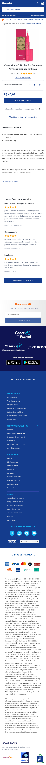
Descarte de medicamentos (17, 416)
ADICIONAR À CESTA (23, 100)
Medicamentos (12, 462)
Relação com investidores (16, 408)
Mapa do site (12, 520)
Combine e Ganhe (39, 19)
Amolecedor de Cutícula (33, 24)
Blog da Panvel (12, 405)
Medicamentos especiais (16, 433)
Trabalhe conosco (13, 401)
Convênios (11, 441)
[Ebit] (25, 757)
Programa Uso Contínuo (16, 444)
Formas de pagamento (15, 505)
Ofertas (10, 516)
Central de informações (15, 498)
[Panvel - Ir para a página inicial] (18, 3)
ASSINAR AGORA (23, 321)
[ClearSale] (7, 757)
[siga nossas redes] (12, 533)
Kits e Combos (18, 19)
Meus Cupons (8, 19)
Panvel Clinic (11, 488)
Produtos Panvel (13, 484)
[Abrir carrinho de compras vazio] (42, 3)
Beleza (15, 24)
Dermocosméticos (13, 480)
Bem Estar (11, 469)
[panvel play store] (31, 362)
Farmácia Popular (13, 448)
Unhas (22, 24)
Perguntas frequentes (15, 502)
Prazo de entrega (13, 509)
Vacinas (10, 430)
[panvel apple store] (13, 362)
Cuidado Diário (12, 466)
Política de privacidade (15, 412)
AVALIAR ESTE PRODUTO (23, 280)
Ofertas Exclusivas (28, 19)
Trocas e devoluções (14, 513)
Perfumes (10, 473)
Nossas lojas (11, 419)
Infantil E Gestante (14, 477)
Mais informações (23, 77)
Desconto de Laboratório (16, 437)
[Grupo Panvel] (9, 742)
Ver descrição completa (10, 181)
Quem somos (12, 397)
